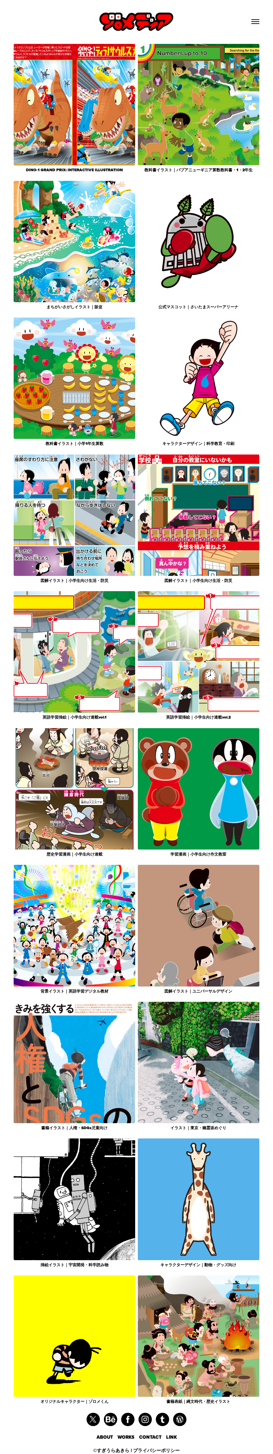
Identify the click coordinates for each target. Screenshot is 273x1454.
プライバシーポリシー (156, 1450)
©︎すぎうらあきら (111, 1450)
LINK (171, 1437)
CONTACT (152, 1437)
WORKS (128, 1437)
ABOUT (107, 1437)
